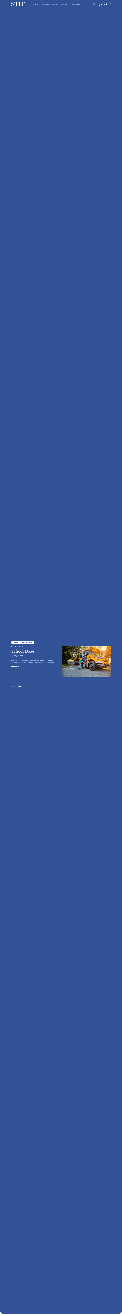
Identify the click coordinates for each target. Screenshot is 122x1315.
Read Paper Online (48, 4)
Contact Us (76, 4)
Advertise (104, 4)
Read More (15, 667)
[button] (11, 686)
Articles (33, 4)
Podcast (64, 4)
